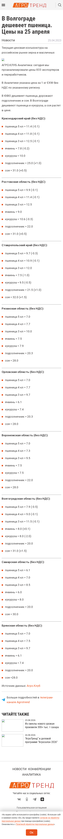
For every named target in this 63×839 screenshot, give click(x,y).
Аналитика (31, 774)
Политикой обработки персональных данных (35, 824)
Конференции (39, 769)
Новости (19, 769)
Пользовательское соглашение (32, 807)
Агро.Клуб (33, 685)
